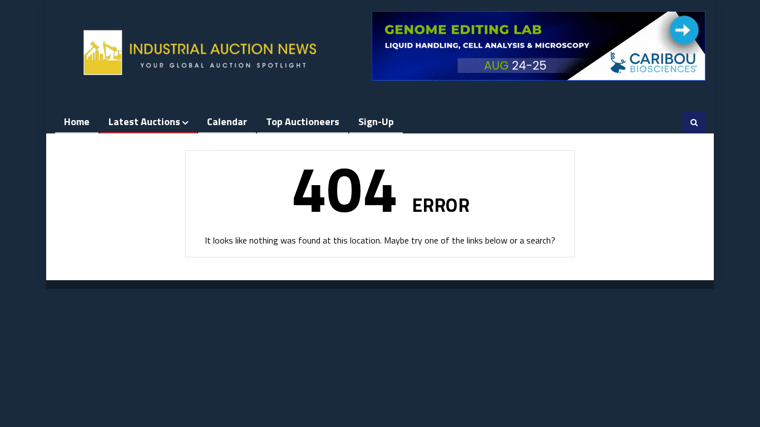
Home (77, 121)
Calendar (227, 121)
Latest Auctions (144, 121)
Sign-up (376, 121)
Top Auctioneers (302, 121)
